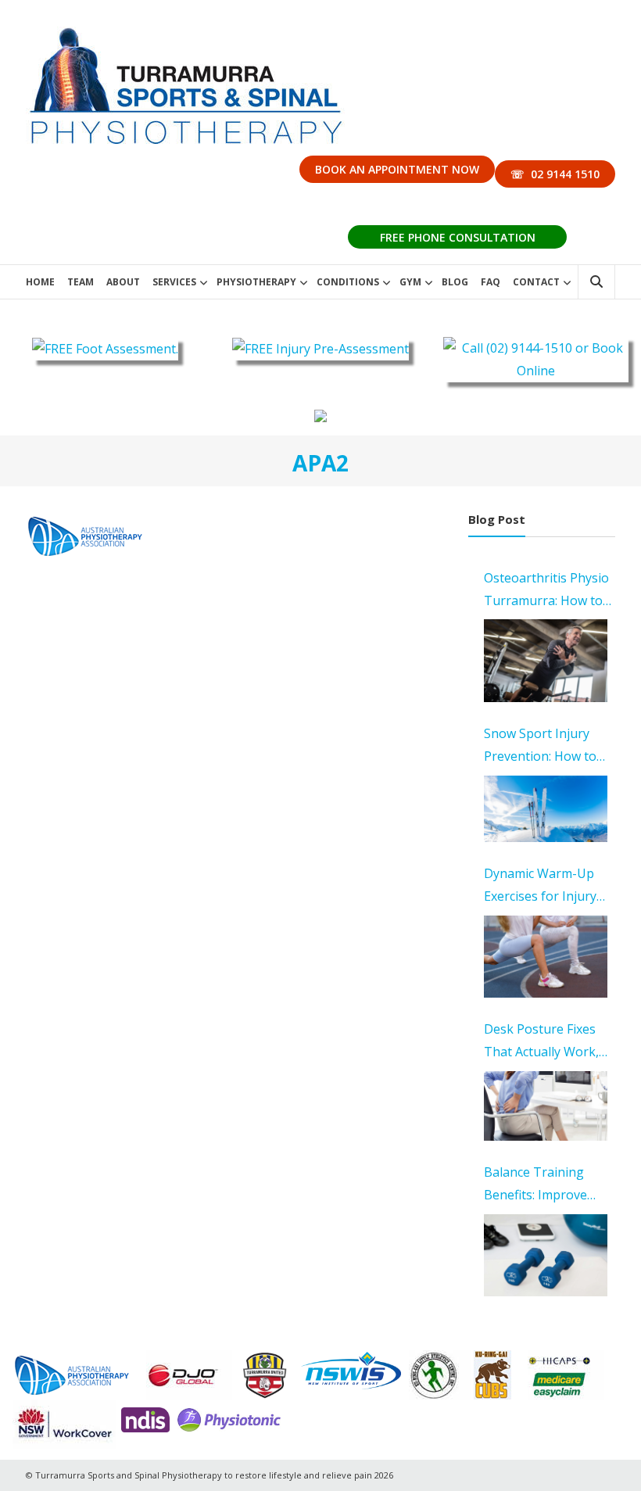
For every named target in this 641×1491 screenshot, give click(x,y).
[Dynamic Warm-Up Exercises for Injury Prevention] (546, 957)
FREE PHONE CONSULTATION (457, 237)
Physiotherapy (256, 282)
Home (40, 282)
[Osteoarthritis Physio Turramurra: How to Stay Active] (546, 660)
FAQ (490, 282)
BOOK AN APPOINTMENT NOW (397, 169)
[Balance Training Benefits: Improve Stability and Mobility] (546, 1255)
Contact (536, 282)
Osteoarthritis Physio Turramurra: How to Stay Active (546, 590)
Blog (455, 282)
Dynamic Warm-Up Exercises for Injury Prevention (540, 886)
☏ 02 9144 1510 (555, 174)
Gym (410, 282)
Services (174, 282)
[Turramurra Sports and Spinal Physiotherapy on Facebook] (320, 415)
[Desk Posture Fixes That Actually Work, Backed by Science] (546, 1106)
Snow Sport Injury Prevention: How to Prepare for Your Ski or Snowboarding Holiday (544, 746)
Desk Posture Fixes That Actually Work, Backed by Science (541, 1041)
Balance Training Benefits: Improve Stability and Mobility (545, 1184)
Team (80, 282)
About (123, 282)
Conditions (348, 282)
